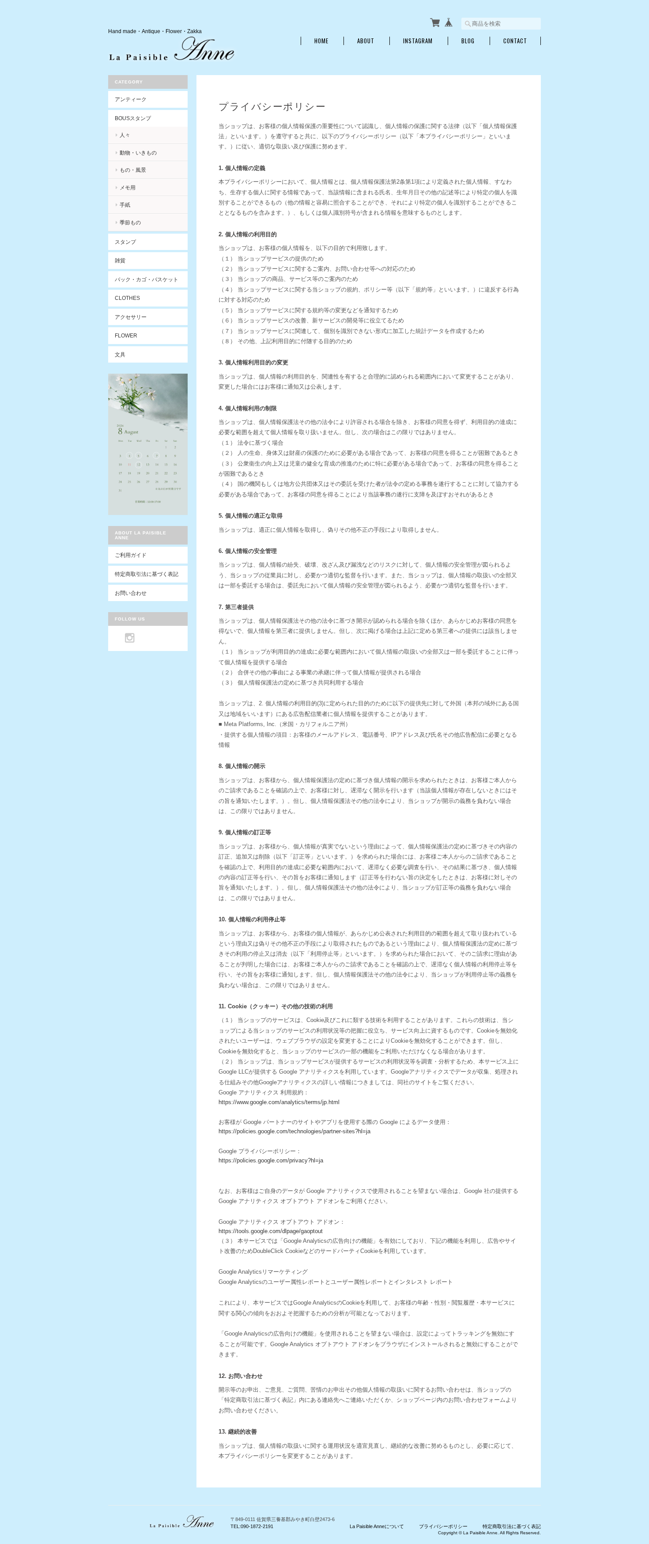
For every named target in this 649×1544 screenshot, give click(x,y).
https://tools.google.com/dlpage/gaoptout (271, 1231)
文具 (120, 354)
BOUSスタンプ (133, 118)
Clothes (127, 298)
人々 (125, 135)
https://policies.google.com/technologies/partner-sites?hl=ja (294, 1131)
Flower (126, 335)
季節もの (130, 222)
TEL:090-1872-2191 (251, 1526)
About (365, 41)
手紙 (125, 205)
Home (321, 41)
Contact (515, 41)
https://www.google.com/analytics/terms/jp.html (279, 1102)
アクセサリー (131, 317)
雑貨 (120, 260)
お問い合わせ (131, 593)
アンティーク (131, 99)
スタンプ (125, 242)
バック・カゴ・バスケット (151, 279)
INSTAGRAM (418, 41)
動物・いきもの (138, 152)
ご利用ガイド (131, 555)
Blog (468, 41)
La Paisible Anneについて (377, 1526)
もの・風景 (133, 170)
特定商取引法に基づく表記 (146, 574)
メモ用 (128, 187)
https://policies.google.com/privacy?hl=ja (271, 1160)
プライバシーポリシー (443, 1526)
